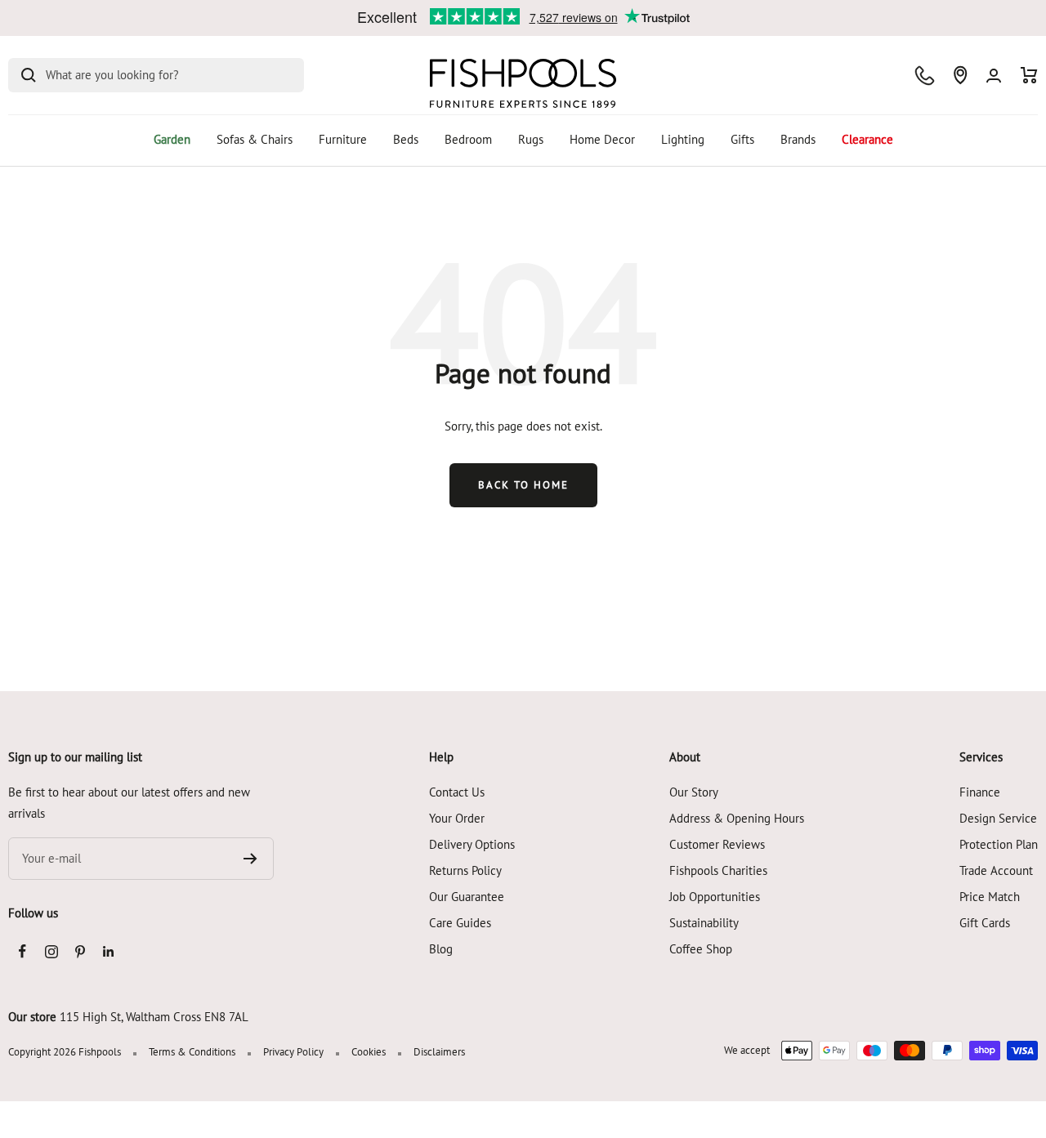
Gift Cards (984, 922)
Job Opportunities (714, 896)
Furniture (343, 139)
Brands (798, 139)
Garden (172, 139)
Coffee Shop (700, 949)
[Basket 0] (1029, 75)
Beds (405, 139)
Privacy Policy (293, 1052)
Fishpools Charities (718, 870)
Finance (979, 792)
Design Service (998, 818)
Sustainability (704, 922)
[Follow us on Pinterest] (79, 951)
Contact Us (457, 792)
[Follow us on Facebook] (22, 951)
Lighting (682, 139)
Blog (441, 949)
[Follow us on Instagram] (51, 951)
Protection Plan (998, 844)
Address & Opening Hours (736, 818)
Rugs (530, 139)
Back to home (523, 485)
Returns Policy (465, 870)
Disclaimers (439, 1052)
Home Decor (602, 139)
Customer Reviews (717, 844)
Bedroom (468, 139)
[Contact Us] (924, 75)
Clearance (867, 139)
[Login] (993, 76)
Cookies (368, 1052)
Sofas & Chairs (255, 139)
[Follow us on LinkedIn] (108, 951)
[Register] (250, 858)
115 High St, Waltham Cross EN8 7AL (154, 1016)
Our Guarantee (466, 896)
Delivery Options (472, 844)
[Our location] (960, 75)
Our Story (693, 792)
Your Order (457, 818)
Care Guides (460, 922)
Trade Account (996, 870)
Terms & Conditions (192, 1052)
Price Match (989, 896)
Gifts (742, 139)
